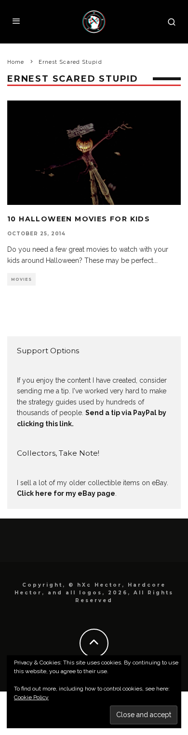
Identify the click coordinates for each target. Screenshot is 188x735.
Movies (21, 279)
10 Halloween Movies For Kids (78, 219)
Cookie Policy (31, 697)
